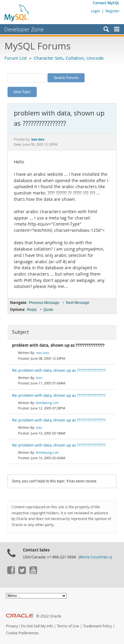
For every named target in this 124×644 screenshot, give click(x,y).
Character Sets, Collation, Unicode (69, 58)
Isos (39, 377)
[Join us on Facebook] (11, 572)
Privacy (12, 626)
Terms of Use (68, 626)
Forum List (16, 58)
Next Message (77, 303)
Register (112, 10)
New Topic (22, 91)
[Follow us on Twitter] (22, 572)
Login (95, 10)
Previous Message (44, 303)
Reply (32, 310)
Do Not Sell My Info (37, 626)
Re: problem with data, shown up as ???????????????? (59, 370)
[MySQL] (17, 13)
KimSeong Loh (47, 402)
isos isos (42, 352)
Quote (48, 310)
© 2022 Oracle (48, 616)
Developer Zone (24, 29)
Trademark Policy (97, 626)
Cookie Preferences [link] (22, 633)
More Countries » (95, 557)
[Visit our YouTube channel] (33, 572)
